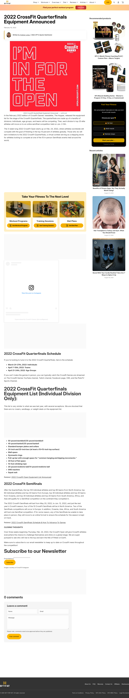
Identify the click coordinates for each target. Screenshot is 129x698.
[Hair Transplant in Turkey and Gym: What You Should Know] (109, 212)
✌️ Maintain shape (109, 134)
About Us (88, 684)
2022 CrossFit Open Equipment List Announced (31, 477)
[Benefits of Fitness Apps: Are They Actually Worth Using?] (109, 170)
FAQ (94, 684)
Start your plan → (108, 140)
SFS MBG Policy (112, 693)
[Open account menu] (118, 2)
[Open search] (114, 2)
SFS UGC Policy (101, 693)
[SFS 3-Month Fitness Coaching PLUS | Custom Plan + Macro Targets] (109, 38)
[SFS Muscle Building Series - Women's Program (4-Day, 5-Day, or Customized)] (109, 77)
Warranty (100, 684)
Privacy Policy (89, 693)
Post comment (14, 636)
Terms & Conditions (78, 693)
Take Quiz (81, 7)
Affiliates (117, 684)
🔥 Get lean (109, 123)
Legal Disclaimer (124, 693)
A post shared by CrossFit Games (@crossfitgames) (31, 319)
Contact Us (108, 684)
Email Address (9, 558)
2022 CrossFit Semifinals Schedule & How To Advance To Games (38, 522)
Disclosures (125, 684)
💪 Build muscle (109, 128)
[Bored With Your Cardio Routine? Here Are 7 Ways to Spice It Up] (109, 254)
